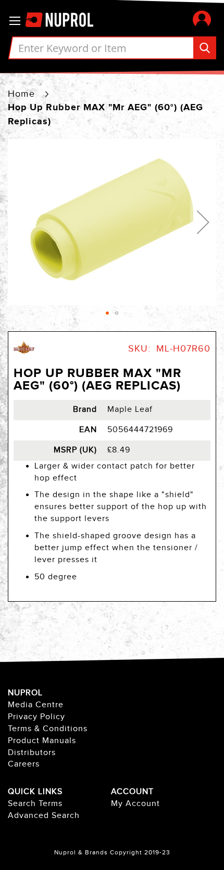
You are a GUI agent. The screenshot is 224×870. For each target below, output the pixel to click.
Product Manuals (42, 741)
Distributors (32, 753)
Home (21, 93)
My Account (135, 804)
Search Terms (35, 804)
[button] (202, 19)
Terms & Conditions (48, 729)
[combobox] (112, 47)
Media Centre (36, 705)
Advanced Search (44, 816)
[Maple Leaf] (24, 355)
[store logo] (65, 20)
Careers (24, 764)
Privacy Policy (36, 717)
